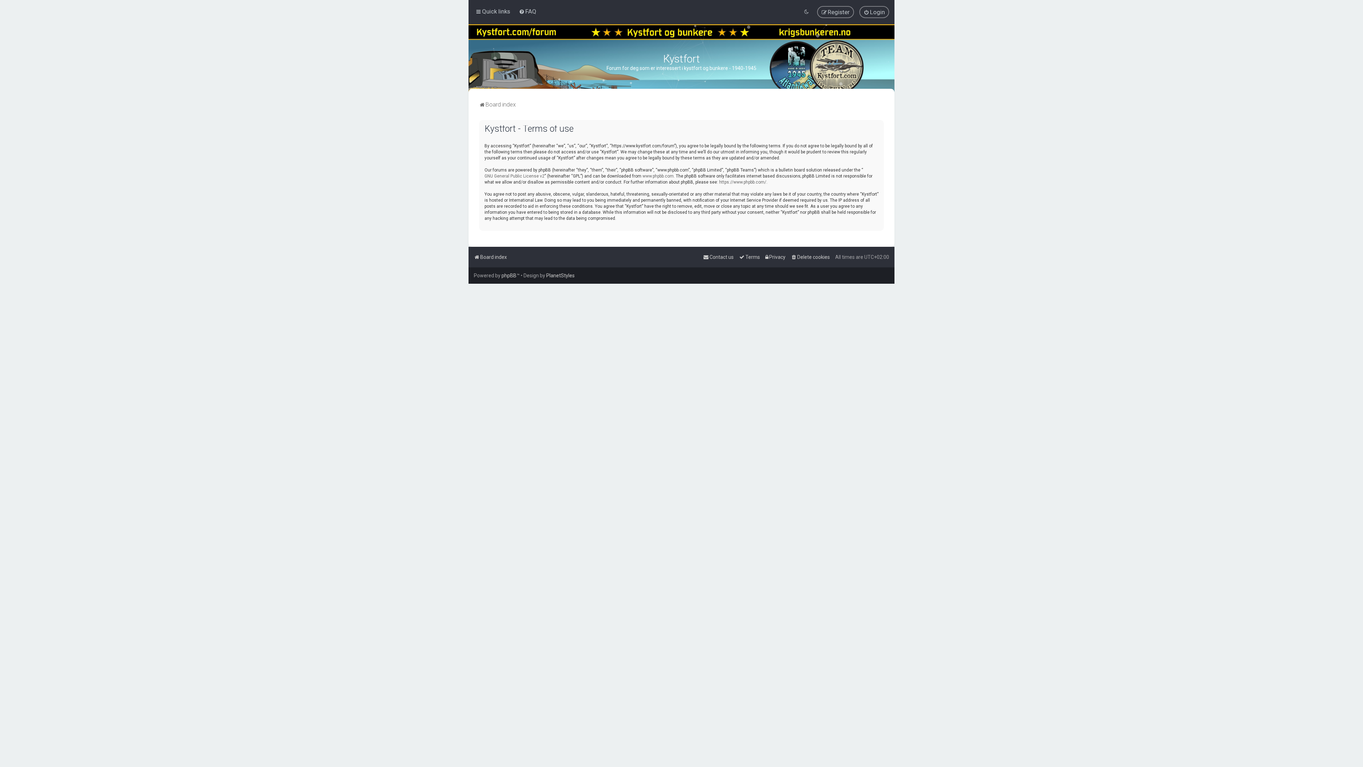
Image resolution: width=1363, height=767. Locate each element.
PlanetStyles (560, 275)
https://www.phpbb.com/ (742, 182)
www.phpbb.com (658, 176)
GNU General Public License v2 (514, 176)
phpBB (509, 275)
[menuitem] (527, 11)
